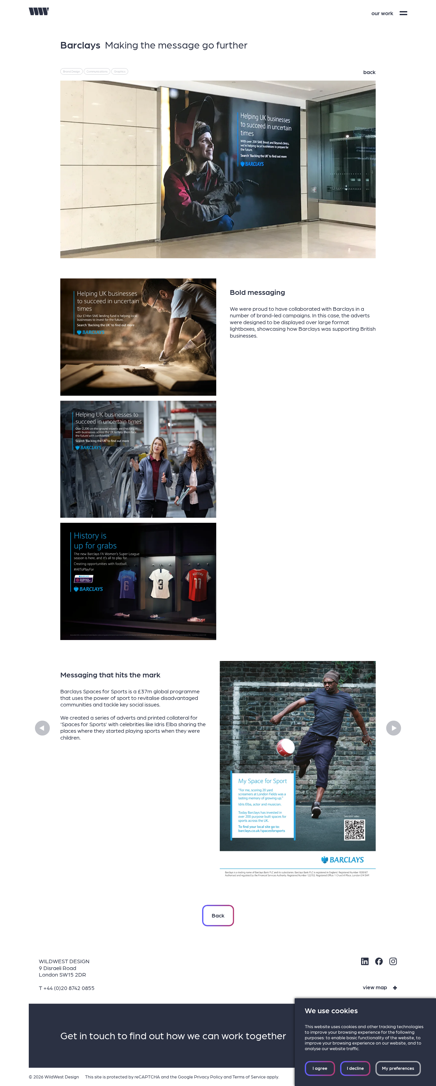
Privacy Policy (208, 1076)
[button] (42, 728)
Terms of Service (249, 1076)
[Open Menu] (403, 13)
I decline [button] (355, 1068)
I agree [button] (320, 1068)
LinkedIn (365, 961)
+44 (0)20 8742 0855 (69, 987)
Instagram (393, 961)
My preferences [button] (398, 1068)
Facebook (379, 961)
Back (218, 915)
